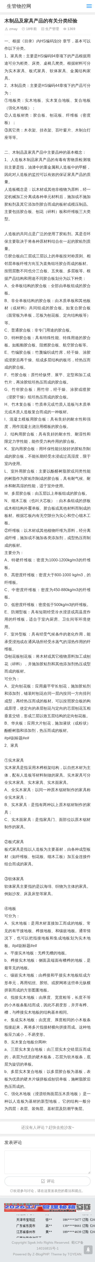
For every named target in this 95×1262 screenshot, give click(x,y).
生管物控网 (19, 6)
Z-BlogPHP (40, 1254)
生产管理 (52, 29)
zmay (13, 29)
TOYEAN (74, 1254)
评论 (51, 1181)
